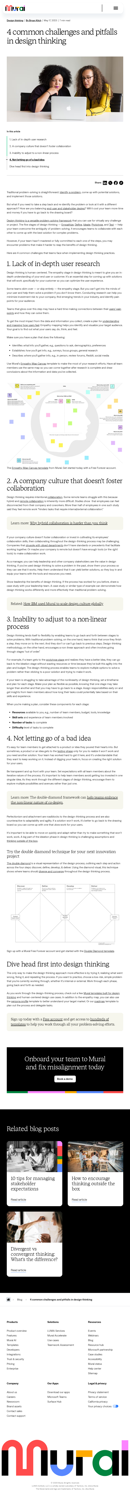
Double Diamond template (99, 951)
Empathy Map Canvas (33, 363)
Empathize (67, 224)
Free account (53, 1019)
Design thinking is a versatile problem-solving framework (39, 220)
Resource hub (96, 1345)
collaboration (55, 497)
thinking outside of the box (22, 841)
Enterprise (12, 1368)
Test (111, 224)
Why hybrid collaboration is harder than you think (68, 523)
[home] (15, 8)
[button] (115, 8)
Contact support (16, 1416)
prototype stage (55, 659)
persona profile (19, 1001)
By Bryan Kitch (33, 20)
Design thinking (15, 20)
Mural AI (11, 1340)
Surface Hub (54, 1401)
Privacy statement (98, 1392)
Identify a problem (70, 192)
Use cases (53, 1340)
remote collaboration (32, 501)
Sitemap (93, 1373)
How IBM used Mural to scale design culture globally (63, 604)
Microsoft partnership (100, 1349)
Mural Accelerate (57, 1335)
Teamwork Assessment (60, 1345)
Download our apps (58, 1392)
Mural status (95, 1364)
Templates (12, 1345)
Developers (13, 1349)
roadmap (99, 1001)
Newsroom (13, 1401)
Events (92, 1331)
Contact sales (14, 1411)
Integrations (13, 1354)
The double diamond (19, 863)
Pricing (11, 1364)
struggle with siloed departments (44, 545)
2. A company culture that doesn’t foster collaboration (40, 146)
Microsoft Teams (57, 1397)
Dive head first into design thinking (29, 166)
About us (12, 1392)
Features (12, 1335)
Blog (90, 1340)
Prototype (97, 224)
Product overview (17, 1331)
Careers (11, 1397)
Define (78, 224)
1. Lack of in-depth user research (28, 139)
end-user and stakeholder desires (66, 208)
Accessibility (95, 1359)
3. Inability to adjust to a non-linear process (34, 153)
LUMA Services (56, 1331)
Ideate (86, 224)
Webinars (93, 1335)
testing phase (65, 751)
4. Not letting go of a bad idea (27, 159)
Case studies (95, 1354)
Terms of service (97, 1397)
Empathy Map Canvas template (30, 468)
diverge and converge (51, 871)
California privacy (98, 1401)
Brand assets (14, 1406)
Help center (94, 1368)
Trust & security (15, 1359)
